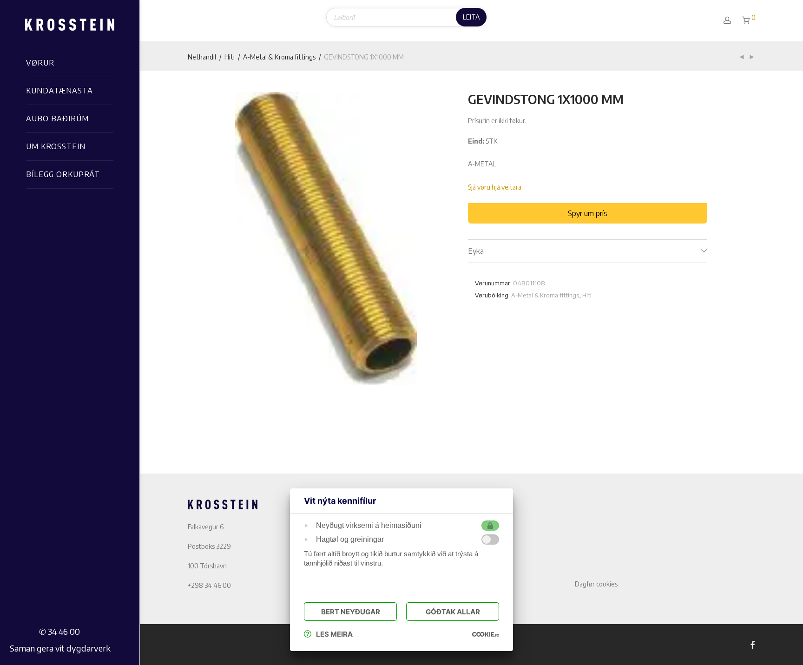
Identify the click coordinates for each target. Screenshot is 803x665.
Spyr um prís (587, 213)
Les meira (334, 634)
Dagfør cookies (596, 584)
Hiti (229, 57)
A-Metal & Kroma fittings (279, 57)
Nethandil (202, 57)
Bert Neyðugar (350, 611)
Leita (471, 17)
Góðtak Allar (453, 611)
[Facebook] (752, 644)
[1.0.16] (485, 634)
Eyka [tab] (476, 251)
